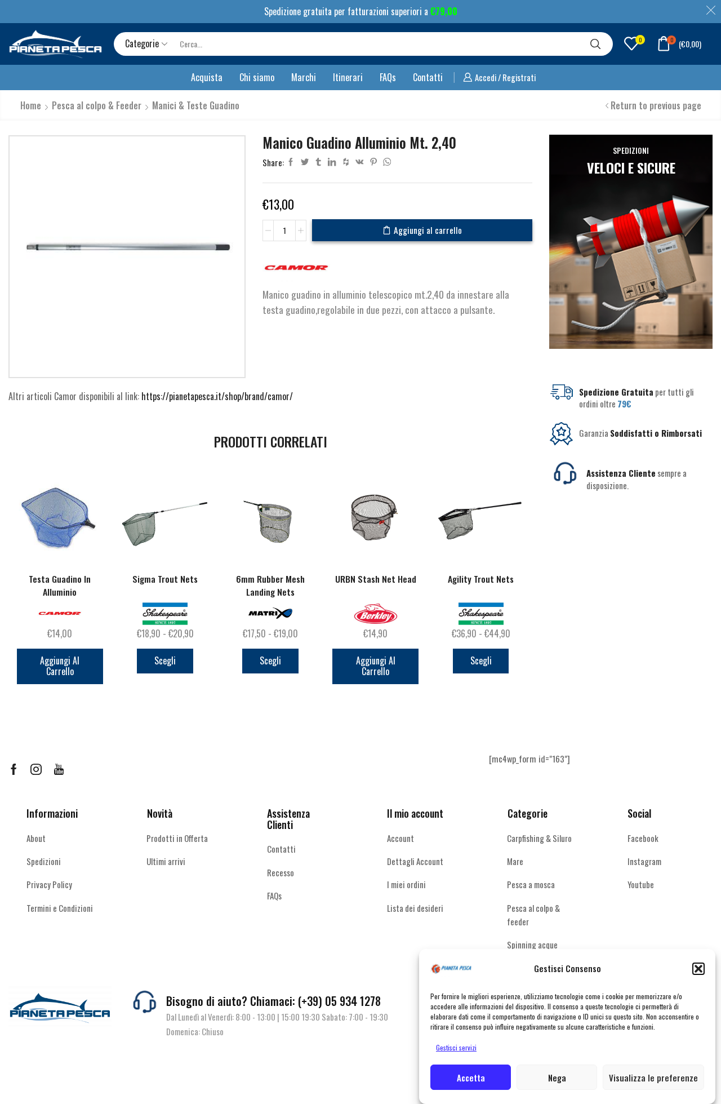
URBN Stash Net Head (375, 579)
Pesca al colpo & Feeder (96, 105)
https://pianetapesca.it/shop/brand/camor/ (217, 396)
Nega (557, 1077)
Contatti (428, 77)
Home (30, 105)
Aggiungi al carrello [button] (59, 666)
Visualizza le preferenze (653, 1077)
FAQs (388, 77)
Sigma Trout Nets (165, 579)
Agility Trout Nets (481, 579)
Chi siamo (256, 77)
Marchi (303, 77)
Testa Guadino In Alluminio (60, 585)
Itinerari (348, 77)
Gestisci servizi (456, 1047)
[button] (698, 968)
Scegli (165, 660)
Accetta (471, 1077)
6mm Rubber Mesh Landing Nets (270, 585)
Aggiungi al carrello (428, 230)
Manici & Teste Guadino (195, 105)
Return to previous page (656, 105)
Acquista (206, 77)
